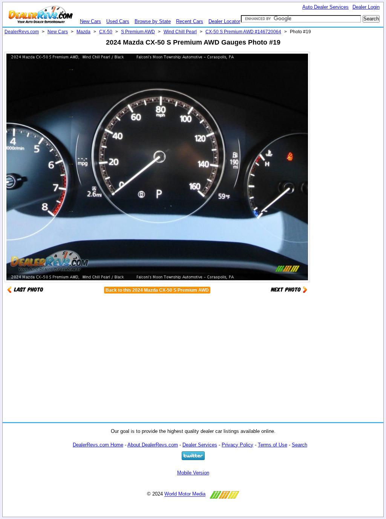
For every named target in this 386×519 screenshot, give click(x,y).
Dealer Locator (224, 21)
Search (299, 445)
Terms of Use (272, 445)
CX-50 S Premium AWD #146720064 (243, 31)
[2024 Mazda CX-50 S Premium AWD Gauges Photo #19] (289, 289)
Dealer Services (199, 445)
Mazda (83, 31)
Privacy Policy (237, 445)
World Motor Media (184, 494)
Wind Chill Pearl (180, 31)
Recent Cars (189, 21)
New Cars (90, 21)
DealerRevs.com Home (98, 445)
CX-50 (105, 31)
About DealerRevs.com (152, 445)
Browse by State (153, 21)
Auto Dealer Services (325, 7)
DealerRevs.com (22, 31)
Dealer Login (366, 7)
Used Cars (117, 21)
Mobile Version (193, 473)
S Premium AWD (138, 31)
